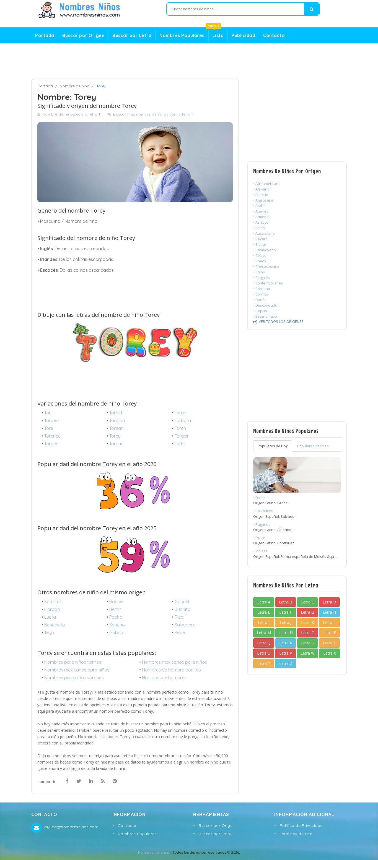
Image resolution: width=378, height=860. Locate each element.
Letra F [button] (285, 612)
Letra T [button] (329, 642)
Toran (180, 412)
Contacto (274, 35)
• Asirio (259, 227)
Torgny (116, 443)
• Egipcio (260, 310)
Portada (44, 35)
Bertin (115, 609)
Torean (116, 428)
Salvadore (185, 625)
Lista (216, 34)
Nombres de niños (153, 852)
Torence (52, 436)
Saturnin (52, 601)
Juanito (182, 609)
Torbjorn (117, 420)
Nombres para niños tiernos (72, 662)
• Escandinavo (265, 316)
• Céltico (259, 255)
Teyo (49, 632)
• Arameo (261, 211)
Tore (48, 428)
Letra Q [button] (264, 642)
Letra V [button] (285, 653)
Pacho (115, 617)
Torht (180, 443)
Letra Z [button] (285, 663)
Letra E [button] (263, 612)
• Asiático (260, 222)
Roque (116, 601)
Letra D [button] (329, 602)
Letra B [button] (285, 602)
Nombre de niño (74, 85)
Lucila (50, 617)
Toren (180, 428)
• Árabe (259, 205)
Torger (51, 443)
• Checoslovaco (266, 266)
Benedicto (54, 625)
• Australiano (264, 233)
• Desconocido (265, 305)
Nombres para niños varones (74, 677)
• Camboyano (264, 249)
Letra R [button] (285, 642)
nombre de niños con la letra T (165, 114)
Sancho (117, 625)
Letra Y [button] (263, 663)
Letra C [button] (307, 602)
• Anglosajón (263, 200)
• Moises (260, 550)
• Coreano (261, 288)
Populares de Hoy (273, 445)
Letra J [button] (285, 622)
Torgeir (182, 436)
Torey (115, 436)
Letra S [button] (307, 642)
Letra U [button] (263, 653)
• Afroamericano (267, 183)
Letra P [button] (329, 632)
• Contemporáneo (268, 283)
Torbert (51, 420)
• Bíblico (259, 244)
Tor (47, 412)
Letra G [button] (307, 612)
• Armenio (261, 216)
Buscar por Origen (83, 35)
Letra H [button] (329, 612)
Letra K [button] (307, 622)
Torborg (183, 420)
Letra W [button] (308, 653)
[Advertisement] (189, 61)
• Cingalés (261, 277)
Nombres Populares (181, 35)
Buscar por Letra (131, 35)
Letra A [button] (263, 602)
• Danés (259, 299)
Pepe (180, 632)
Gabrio (116, 632)
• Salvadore (263, 510)
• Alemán (260, 194)
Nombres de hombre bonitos (171, 670)
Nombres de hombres (164, 677)
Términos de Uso (296, 833)
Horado (52, 609)
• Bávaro (260, 238)
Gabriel (182, 601)
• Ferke (259, 497)
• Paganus (261, 524)
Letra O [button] (308, 632)
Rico (179, 617)
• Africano (261, 189)
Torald (115, 412)
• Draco (259, 537)
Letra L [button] (329, 622)
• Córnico (260, 294)
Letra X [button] (329, 653)
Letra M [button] (264, 632)
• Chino (259, 272)
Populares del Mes (313, 445)
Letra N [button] (286, 632)
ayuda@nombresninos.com (71, 826)
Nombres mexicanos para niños (174, 662)
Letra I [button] (264, 622)
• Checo (259, 260)
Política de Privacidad (301, 825)
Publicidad (243, 35)
